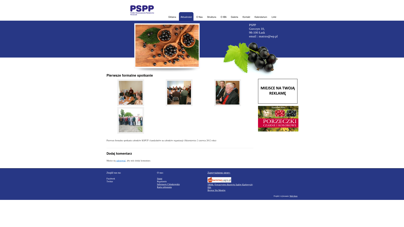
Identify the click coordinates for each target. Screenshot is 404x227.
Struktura (211, 16)
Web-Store (293, 196)
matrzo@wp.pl (268, 36)
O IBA (223, 16)
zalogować (121, 160)
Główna (172, 16)
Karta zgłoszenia (164, 187)
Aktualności (186, 16)
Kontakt (246, 16)
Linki (274, 16)
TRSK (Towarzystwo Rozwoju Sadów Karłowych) (230, 184)
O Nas (199, 16)
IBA (209, 187)
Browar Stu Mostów (217, 190)
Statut (159, 178)
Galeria (234, 16)
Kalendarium (261, 16)
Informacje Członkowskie (168, 184)
